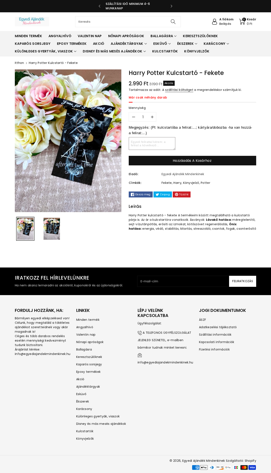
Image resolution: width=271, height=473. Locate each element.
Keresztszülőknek (89, 357)
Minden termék (88, 320)
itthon (19, 63)
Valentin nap (86, 334)
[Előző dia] (99, 6)
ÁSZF (202, 320)
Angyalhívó (84, 327)
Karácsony (84, 409)
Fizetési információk (214, 349)
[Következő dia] (171, 6)
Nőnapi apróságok (90, 342)
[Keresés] (173, 21)
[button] (247, 21)
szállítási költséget (179, 90)
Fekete (167, 183)
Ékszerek (82, 401)
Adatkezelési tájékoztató (218, 327)
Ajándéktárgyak (88, 386)
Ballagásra (84, 349)
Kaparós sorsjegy (89, 364)
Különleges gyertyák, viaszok (98, 416)
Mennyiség (137, 108)
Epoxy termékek (88, 372)
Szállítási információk (215, 334)
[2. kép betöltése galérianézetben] (52, 228)
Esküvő (81, 394)
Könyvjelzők (85, 438)
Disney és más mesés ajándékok (101, 424)
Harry (177, 183)
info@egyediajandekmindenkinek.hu (165, 362)
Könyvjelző (191, 183)
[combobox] (128, 21)
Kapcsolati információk (216, 342)
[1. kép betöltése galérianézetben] (25, 228)
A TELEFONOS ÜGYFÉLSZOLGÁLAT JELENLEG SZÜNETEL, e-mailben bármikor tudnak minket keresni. (164, 340)
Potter (205, 183)
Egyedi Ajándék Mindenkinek (203, 461)
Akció (80, 379)
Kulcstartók (84, 431)
